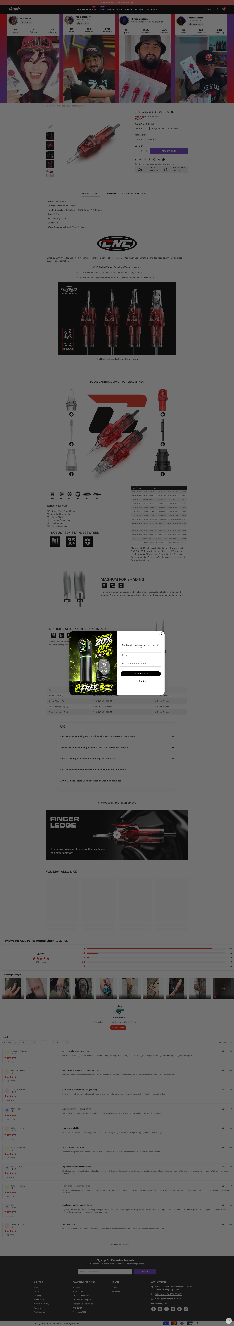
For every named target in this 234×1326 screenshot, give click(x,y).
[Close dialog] (161, 634)
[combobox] (124, 663)
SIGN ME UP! (140, 674)
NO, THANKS (141, 681)
